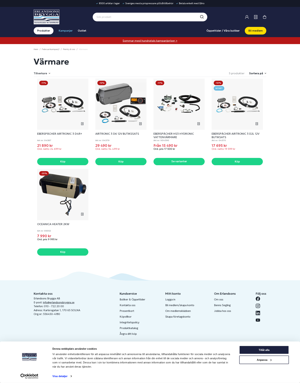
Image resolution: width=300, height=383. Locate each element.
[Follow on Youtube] (259, 320)
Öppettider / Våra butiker (223, 30)
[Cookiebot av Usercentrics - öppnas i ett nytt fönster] (29, 376)
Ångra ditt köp (128, 333)
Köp (62, 161)
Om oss (218, 299)
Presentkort (127, 311)
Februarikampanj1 (50, 49)
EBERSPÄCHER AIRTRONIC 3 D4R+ (59, 133)
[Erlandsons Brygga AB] (46, 16)
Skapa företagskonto (177, 316)
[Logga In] (247, 17)
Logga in (170, 299)
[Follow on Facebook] (259, 298)
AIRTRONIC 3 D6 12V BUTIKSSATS (117, 133)
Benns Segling (222, 305)
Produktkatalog (129, 328)
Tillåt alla (264, 349)
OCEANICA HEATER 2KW (53, 224)
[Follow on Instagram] (259, 305)
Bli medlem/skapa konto (179, 305)
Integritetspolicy (129, 322)
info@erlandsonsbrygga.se (58, 302)
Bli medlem (255, 30)
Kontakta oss (127, 305)
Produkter (43, 30)
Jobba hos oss (222, 311)
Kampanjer (66, 30)
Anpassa (262, 359)
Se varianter (179, 161)
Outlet (82, 30)
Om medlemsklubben (178, 311)
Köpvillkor (126, 316)
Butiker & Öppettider (132, 299)
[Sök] (201, 17)
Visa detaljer (60, 376)
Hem (36, 49)
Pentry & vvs (69, 49)
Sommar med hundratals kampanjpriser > (150, 40)
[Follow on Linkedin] (259, 313)
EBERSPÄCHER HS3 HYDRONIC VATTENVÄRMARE (173, 135)
